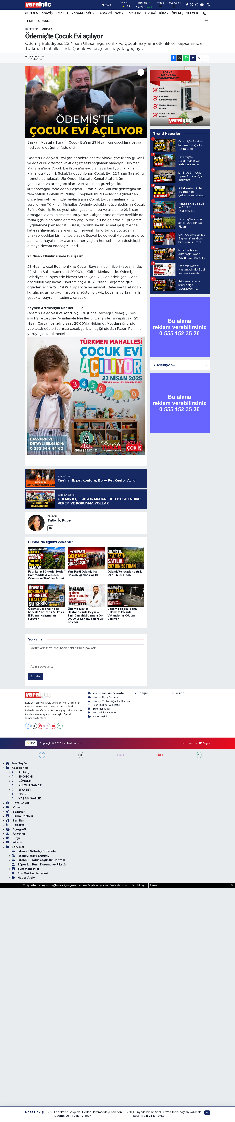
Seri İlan (18, 820)
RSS (32, 743)
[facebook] (42, 755)
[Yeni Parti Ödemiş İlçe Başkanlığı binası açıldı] (86, 558)
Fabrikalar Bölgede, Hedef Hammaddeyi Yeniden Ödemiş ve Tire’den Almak (46, 575)
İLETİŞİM (143, 693)
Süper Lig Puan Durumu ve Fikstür (42, 864)
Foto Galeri (20, 803)
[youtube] (160, 755)
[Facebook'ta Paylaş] (173, 58)
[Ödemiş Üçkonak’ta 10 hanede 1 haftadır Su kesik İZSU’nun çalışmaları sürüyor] (46, 595)
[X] (34, 726)
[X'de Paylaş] (179, 58)
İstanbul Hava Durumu (105, 697)
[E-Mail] (50, 528)
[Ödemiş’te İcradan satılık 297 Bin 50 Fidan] (126, 558)
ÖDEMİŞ (177, 13)
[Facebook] (28, 726)
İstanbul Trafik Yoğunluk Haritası (111, 701)
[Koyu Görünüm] (204, 13)
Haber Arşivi (100, 716)
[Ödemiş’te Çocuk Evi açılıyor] (86, 102)
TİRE (29, 21)
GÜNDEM (32, 13)
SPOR (119, 13)
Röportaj (18, 824)
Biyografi (19, 829)
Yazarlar (18, 811)
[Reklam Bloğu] (180, 95)
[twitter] (81, 755)
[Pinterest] (41, 726)
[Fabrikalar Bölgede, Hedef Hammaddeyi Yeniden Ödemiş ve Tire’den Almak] (46, 558)
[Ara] (208, 5)
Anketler (18, 833)
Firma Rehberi (22, 816)
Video (16, 807)
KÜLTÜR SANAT (30, 785)
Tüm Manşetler (101, 709)
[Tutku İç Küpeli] (36, 522)
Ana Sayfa (19, 763)
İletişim (17, 842)
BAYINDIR (133, 13)
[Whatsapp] (60, 726)
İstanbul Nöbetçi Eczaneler (108, 693)
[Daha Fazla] (193, 58)
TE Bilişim (204, 743)
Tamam (155, 885)
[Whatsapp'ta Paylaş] (186, 58)
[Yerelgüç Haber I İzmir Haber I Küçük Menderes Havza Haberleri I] (38, 5)
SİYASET (62, 13)
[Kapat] (233, 885)
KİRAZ (164, 13)
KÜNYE (180, 693)
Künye (16, 838)
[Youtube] (53, 726)
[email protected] (35, 718)
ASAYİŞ (47, 13)
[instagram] (121, 755)
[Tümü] (205, 365)
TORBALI (43, 21)
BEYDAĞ (150, 13)
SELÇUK (192, 13)
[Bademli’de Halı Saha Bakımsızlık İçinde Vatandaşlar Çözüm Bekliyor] (126, 595)
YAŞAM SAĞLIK (83, 13)
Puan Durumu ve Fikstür (106, 705)
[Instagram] (47, 726)
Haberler (31, 29)
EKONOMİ (105, 13)
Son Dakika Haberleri (105, 712)
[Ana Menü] (205, 19)
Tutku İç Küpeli (59, 520)
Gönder (35, 676)
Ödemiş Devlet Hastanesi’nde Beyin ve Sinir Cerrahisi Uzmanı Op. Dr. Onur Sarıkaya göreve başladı (86, 616)
